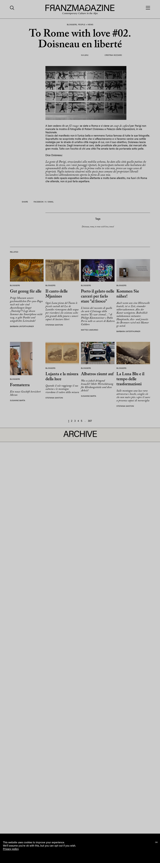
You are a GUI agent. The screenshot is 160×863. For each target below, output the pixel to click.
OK (156, 842)
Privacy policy (11, 849)
